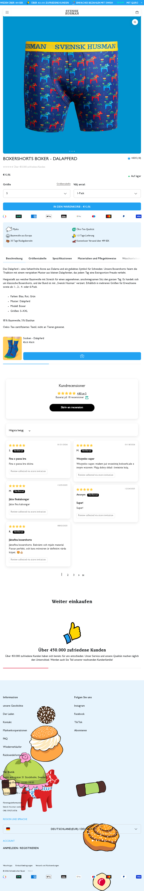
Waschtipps (7, 866)
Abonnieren (80, 730)
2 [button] (67, 575)
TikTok (78, 722)
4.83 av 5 (82, 394)
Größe (7, 184)
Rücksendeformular (13, 755)
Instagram (79, 706)
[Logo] (72, 12)
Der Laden (8, 714)
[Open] (7, 12)
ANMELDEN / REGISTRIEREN (21, 848)
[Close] (141, 2)
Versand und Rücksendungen (47, 866)
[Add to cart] (82, 356)
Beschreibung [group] (14, 258)
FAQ (5, 739)
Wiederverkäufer (12, 747)
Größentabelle (63, 184)
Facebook (79, 714)
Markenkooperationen (15, 730)
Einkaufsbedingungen (24, 866)
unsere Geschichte (13, 706)
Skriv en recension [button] (72, 407)
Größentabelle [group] (37, 258)
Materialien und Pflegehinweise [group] (97, 258)
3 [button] (73, 575)
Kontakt (7, 722)
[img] (17, 445)
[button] (69, 151)
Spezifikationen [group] (62, 258)
